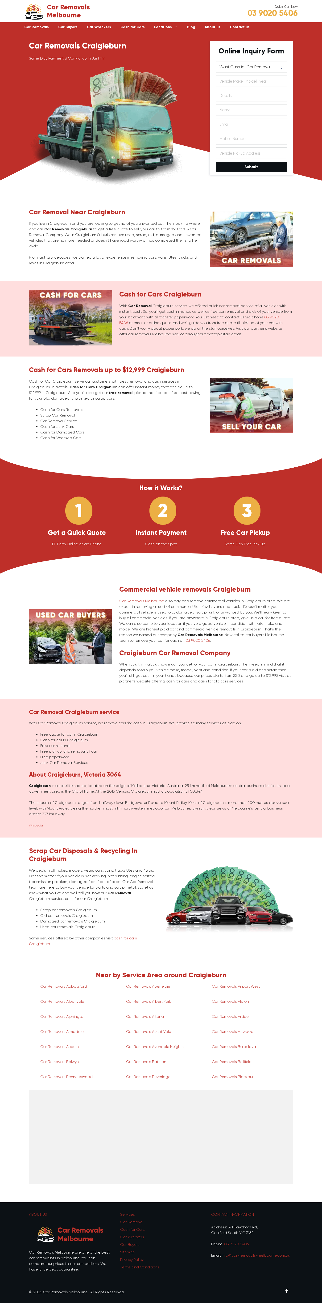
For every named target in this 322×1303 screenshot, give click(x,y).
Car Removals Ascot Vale (148, 1031)
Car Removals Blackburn (234, 1076)
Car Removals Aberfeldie (148, 986)
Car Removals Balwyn (59, 1061)
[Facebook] (286, 1291)
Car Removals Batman (146, 1061)
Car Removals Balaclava (234, 1046)
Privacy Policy (132, 1259)
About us (212, 27)
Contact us (240, 27)
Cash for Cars (132, 27)
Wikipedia (36, 825)
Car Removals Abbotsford (63, 986)
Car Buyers (68, 27)
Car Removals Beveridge (148, 1076)
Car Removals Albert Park (148, 1001)
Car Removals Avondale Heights (155, 1046)
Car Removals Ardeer (231, 1016)
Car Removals (36, 27)
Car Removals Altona (145, 1016)
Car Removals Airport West (236, 986)
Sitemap (127, 1252)
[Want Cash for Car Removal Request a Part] (251, 67)
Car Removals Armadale (62, 1031)
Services (127, 1214)
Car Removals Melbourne (68, 11)
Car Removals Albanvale (62, 1001)
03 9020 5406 (273, 13)
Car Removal (131, 1222)
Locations (163, 27)
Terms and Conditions (139, 1267)
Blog (191, 27)
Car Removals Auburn (59, 1046)
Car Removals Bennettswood (66, 1076)
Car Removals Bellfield (232, 1061)
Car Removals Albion (230, 1001)
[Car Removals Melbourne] (33, 11)
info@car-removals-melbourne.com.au (256, 1255)
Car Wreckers (99, 27)
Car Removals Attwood (232, 1031)
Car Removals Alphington (63, 1016)
